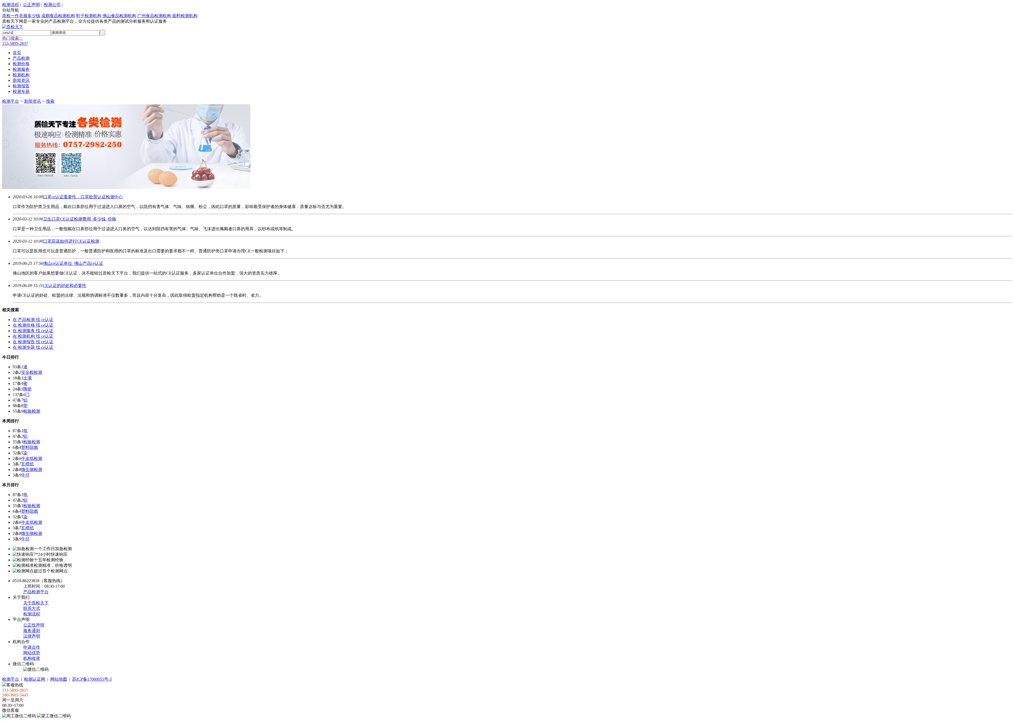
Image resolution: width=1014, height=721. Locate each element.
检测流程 (10, 4)
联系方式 (31, 608)
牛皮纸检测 (31, 458)
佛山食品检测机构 (119, 15)
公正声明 (31, 4)
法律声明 (31, 636)
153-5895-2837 (15, 43)
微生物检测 (31, 469)
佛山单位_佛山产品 (73, 263)
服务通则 (31, 630)
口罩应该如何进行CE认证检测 (71, 241)
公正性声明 (33, 625)
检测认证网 (34, 679)
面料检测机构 (185, 15)
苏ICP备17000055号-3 (92, 679)
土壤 (27, 378)
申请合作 (31, 647)
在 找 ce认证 (33, 319)
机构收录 (31, 658)
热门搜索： (12, 38)
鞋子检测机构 (88, 15)
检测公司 (52, 4)
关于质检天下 (36, 603)
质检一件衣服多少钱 (21, 15)
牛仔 (25, 475)
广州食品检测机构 (154, 15)
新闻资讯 (32, 101)
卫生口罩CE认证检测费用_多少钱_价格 (79, 219)
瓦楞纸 (27, 464)
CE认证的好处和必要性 (64, 285)
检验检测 (31, 411)
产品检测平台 (36, 592)
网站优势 (31, 653)
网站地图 (58, 679)
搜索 (50, 101)
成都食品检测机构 (58, 15)
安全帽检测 (31, 372)
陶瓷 (27, 389)
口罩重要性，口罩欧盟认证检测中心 (83, 197)
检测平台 (10, 101)
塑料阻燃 (29, 447)
